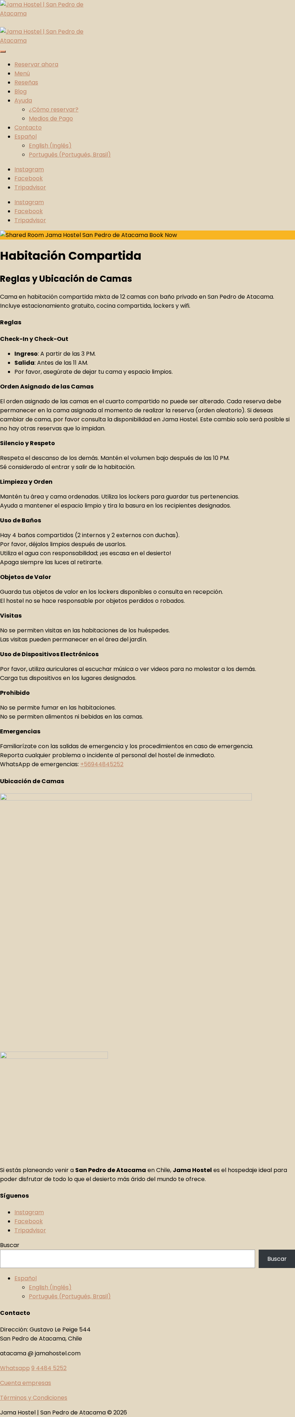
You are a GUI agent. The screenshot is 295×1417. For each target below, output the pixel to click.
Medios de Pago (51, 118)
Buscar (9, 1245)
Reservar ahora (36, 64)
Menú (22, 73)
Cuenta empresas (25, 1383)
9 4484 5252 (49, 1368)
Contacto (28, 127)
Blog (20, 91)
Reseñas (26, 82)
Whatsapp (15, 1368)
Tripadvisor (30, 1230)
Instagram (29, 1212)
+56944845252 (101, 764)
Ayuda (23, 100)
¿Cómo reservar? (53, 109)
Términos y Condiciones (33, 1398)
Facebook (28, 1221)
